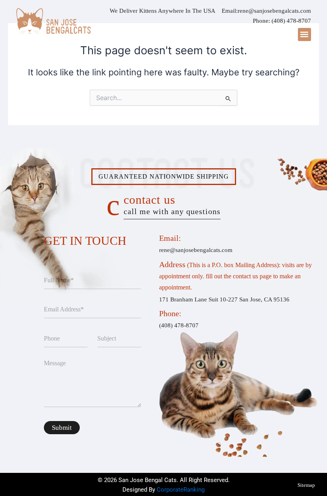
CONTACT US (172, 204)
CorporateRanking (181, 489)
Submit (62, 427)
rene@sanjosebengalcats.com (274, 11)
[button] (304, 34)
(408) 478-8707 (291, 21)
